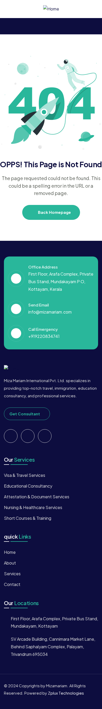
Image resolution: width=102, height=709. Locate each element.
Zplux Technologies (66, 692)
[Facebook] (28, 436)
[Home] (51, 9)
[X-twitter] (11, 436)
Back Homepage (54, 212)
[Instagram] (45, 436)
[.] (6, 26)
